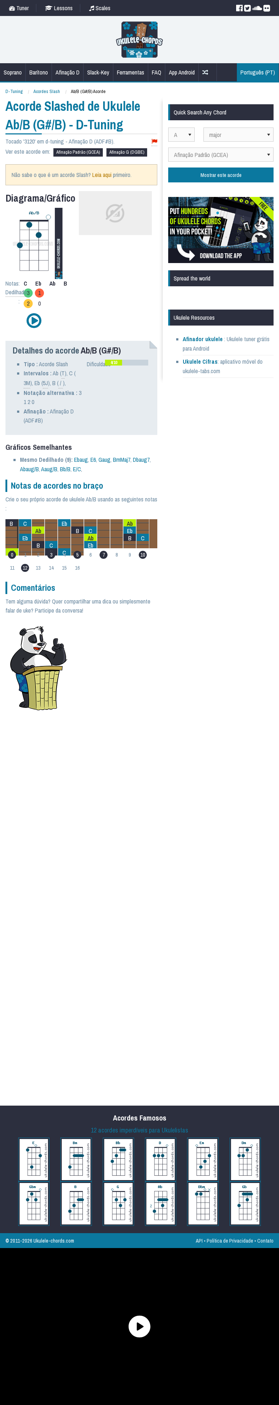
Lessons (63, 8)
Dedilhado (16, 292)
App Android (182, 72)
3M (27, 383)
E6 (93, 460)
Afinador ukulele (203, 339)
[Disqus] (100, 813)
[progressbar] (126, 363)
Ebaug (81, 460)
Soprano (13, 72)
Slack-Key (98, 72)
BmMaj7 (121, 460)
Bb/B (65, 469)
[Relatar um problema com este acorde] (154, 141)
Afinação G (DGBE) (126, 152)
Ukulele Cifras (200, 362)
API (199, 1240)
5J (45, 383)
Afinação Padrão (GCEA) (78, 152)
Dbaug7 (141, 460)
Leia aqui (102, 175)
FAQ (156, 72)
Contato (265, 1240)
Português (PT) (257, 72)
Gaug (104, 460)
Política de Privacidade (230, 1240)
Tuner (22, 8)
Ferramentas (130, 72)
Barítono (38, 72)
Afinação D (68, 72)
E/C (77, 469)
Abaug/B (29, 469)
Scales (102, 8)
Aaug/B (49, 469)
